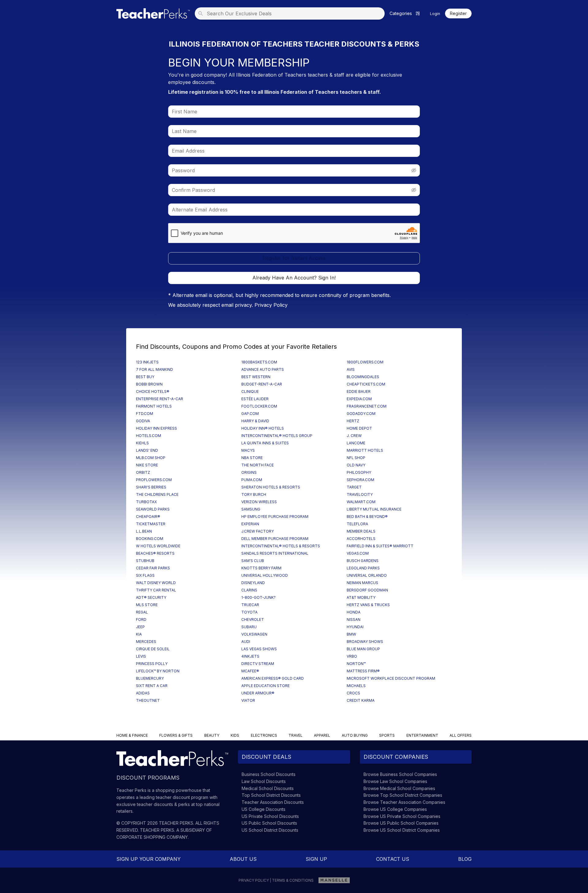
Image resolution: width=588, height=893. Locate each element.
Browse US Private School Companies (402, 816)
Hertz (353, 421)
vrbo (352, 656)
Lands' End (147, 450)
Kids (235, 735)
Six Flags (145, 575)
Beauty (211, 735)
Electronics (264, 735)
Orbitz (143, 472)
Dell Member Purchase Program (274, 538)
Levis (141, 656)
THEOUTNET (148, 700)
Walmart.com (361, 502)
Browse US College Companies (395, 809)
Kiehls (142, 443)
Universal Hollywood (264, 575)
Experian (250, 524)
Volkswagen (254, 634)
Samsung (250, 509)
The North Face (257, 465)
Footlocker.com (259, 406)
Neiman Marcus (362, 582)
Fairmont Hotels (154, 406)
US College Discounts (263, 809)
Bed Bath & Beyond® (367, 516)
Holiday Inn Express (156, 428)
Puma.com (251, 479)
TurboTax (146, 502)
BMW (351, 634)
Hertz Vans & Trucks (368, 604)
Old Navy (356, 465)
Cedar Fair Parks (153, 568)
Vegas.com (358, 553)
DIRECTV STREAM (257, 663)
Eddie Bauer (359, 391)
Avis (351, 369)
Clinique (250, 391)
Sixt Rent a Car (152, 685)
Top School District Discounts (271, 795)
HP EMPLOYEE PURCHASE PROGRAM (274, 516)
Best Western (255, 376)
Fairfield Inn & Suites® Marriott (380, 546)
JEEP (140, 627)
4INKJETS (250, 656)
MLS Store (147, 604)
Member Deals (361, 531)
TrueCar (250, 604)
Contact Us (392, 859)
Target (354, 487)
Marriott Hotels (365, 450)
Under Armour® (257, 693)
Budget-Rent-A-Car (261, 384)
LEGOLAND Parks (363, 568)
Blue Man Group (363, 649)
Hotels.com (148, 435)
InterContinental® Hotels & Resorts (280, 546)
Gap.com (250, 413)
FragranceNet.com (366, 406)
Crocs (353, 693)
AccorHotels (361, 538)
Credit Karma (361, 700)
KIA (139, 634)
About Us (243, 859)
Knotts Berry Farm (261, 568)
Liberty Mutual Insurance (374, 509)
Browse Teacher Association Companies (404, 802)
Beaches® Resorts (155, 553)
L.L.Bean (144, 531)
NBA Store (252, 457)
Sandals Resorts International (274, 553)
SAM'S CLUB (252, 560)
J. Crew (354, 435)
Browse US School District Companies (402, 830)
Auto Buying (355, 735)
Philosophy (359, 472)
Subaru (249, 627)
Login (435, 13)
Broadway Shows (365, 641)
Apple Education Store (265, 685)
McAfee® (250, 671)
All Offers (461, 735)
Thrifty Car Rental (156, 590)
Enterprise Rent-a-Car (159, 399)
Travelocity (360, 494)
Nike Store (147, 465)
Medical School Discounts (268, 788)
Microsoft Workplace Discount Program (391, 678)
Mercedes (146, 641)
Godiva (143, 421)
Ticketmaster (150, 524)
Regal (142, 612)
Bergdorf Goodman (367, 590)
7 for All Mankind (154, 369)
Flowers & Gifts (176, 735)
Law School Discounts (264, 781)
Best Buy (145, 376)
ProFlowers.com (154, 479)
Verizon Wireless (259, 502)
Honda (353, 612)
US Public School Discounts (269, 823)
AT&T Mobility (361, 597)
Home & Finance (132, 735)
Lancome (356, 443)
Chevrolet (252, 619)
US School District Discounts (270, 830)
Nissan (353, 619)
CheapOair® (148, 516)
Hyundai (355, 627)
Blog (465, 859)
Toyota (249, 612)
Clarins (249, 590)
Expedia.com (359, 399)
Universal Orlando (367, 575)
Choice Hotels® (152, 391)
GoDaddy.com (361, 413)
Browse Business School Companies (400, 774)
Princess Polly (152, 663)
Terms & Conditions (293, 880)
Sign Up (316, 859)
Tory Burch (253, 494)
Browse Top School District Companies (403, 795)
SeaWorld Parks (153, 509)
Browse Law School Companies (395, 781)
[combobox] (291, 13)
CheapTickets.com (366, 384)
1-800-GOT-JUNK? (258, 597)
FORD (141, 619)
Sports (387, 735)
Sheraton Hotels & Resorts (270, 487)
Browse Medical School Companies (399, 788)
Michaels (356, 685)
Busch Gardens (363, 560)
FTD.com (144, 413)
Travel (295, 735)
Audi (245, 641)
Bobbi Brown (149, 384)
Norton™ (356, 663)
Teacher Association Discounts (273, 802)
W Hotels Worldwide (158, 546)
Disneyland (253, 582)
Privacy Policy (271, 305)
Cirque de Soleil (153, 649)
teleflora (357, 524)
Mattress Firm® (363, 671)
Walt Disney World (156, 582)
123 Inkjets (147, 362)
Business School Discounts (269, 774)
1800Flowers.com (365, 362)
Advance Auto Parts (262, 369)
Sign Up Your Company (148, 859)
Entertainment (422, 735)
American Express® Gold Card (272, 678)
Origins (249, 472)
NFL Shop (356, 457)
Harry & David (255, 421)
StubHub (145, 560)
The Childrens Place (157, 494)
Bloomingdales (363, 376)
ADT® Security (151, 597)
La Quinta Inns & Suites (265, 443)
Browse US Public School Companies (401, 823)
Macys (248, 450)
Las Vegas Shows (259, 649)
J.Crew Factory (257, 531)
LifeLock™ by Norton (157, 671)
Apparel (322, 735)
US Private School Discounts (270, 816)
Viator (248, 700)
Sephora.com (360, 479)
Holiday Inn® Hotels (262, 428)
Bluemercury (150, 678)
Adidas (143, 693)
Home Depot (359, 428)
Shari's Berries (151, 487)
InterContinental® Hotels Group (276, 435)
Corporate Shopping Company (152, 837)
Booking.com (149, 538)
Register (458, 13)
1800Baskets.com (259, 362)
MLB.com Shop (150, 457)
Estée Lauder (255, 399)
